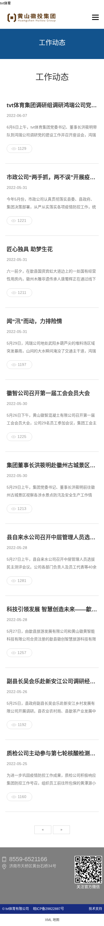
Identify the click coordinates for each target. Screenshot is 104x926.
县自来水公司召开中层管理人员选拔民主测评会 (52, 537)
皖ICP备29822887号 (47, 909)
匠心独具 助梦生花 (30, 249)
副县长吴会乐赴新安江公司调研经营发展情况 (52, 681)
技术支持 (95, 909)
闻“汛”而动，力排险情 (34, 321)
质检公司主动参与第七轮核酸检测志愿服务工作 (52, 753)
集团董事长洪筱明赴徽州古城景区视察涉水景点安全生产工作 (52, 465)
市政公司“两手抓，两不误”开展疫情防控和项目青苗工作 (52, 177)
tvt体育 (5, 3)
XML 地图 (52, 920)
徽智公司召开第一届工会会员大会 (48, 393)
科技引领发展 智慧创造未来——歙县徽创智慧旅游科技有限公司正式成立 (52, 609)
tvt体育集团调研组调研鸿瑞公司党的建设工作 (52, 105)
